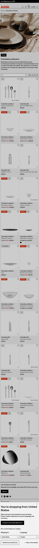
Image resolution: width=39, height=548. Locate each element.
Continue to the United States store (12, 523)
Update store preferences (9, 542)
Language (23, 532)
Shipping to (5, 532)
